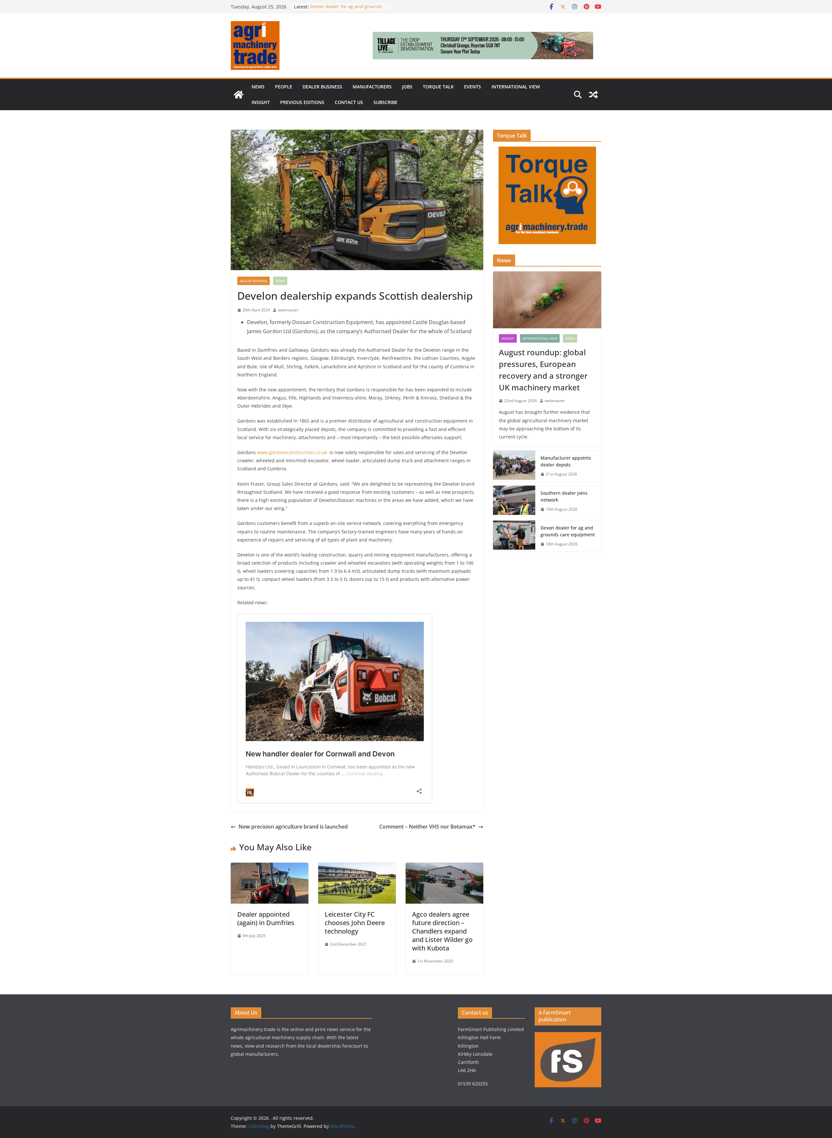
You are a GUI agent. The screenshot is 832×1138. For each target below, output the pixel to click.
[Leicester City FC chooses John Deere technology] (357, 867)
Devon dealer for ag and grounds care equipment (567, 531)
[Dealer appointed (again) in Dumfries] (269, 867)
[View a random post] (593, 94)
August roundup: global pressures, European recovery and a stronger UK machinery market (543, 370)
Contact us (349, 102)
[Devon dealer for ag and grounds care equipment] (514, 536)
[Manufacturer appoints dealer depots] (514, 466)
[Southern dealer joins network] (514, 501)
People (283, 87)
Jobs (407, 87)
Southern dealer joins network (564, 496)
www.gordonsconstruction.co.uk (292, 452)
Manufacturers (372, 87)
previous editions (302, 102)
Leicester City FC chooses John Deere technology (355, 922)
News (258, 87)
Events (472, 87)
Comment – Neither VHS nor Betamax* (427, 826)
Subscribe (385, 102)
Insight (261, 102)
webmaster (288, 310)
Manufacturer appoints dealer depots (565, 461)
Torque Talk (438, 87)
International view (515, 87)
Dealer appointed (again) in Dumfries (265, 918)
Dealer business (322, 87)
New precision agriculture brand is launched (293, 826)
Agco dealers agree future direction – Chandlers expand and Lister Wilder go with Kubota (442, 931)
